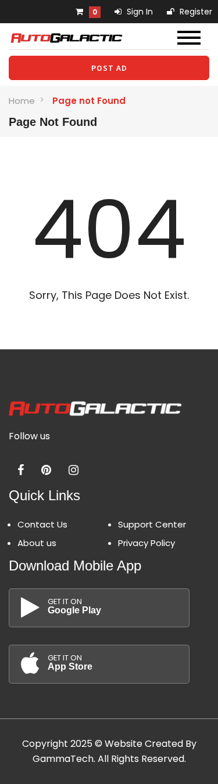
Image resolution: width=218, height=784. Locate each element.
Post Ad (109, 68)
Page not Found (89, 101)
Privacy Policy (146, 543)
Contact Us (42, 524)
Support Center (152, 524)
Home (22, 101)
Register (194, 11)
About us (36, 543)
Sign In (138, 11)
